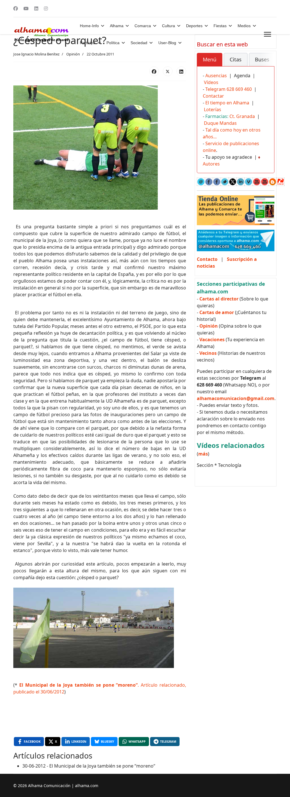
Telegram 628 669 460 (228, 89)
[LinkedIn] (181, 71)
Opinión (73, 54)
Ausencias (216, 75)
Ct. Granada (242, 116)
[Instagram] (46, 8)
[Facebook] (15, 8)
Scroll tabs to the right (268, 63)
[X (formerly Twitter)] (167, 71)
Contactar (213, 96)
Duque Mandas (220, 123)
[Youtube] (26, 8)
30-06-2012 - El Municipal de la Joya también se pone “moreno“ (88, 766)
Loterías (212, 109)
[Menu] (267, 34)
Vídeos (211, 82)
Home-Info (89, 25)
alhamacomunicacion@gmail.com (235, 398)
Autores (211, 164)
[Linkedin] (36, 8)
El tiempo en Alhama (227, 103)
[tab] (209, 59)
